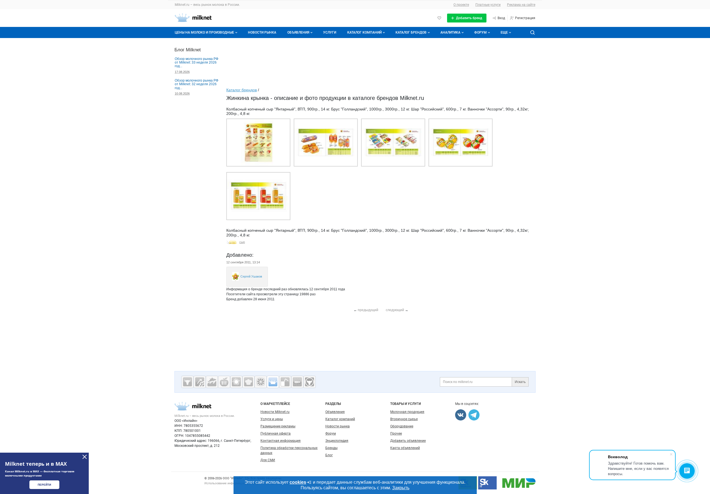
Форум (480, 32)
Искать (520, 382)
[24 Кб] (326, 165)
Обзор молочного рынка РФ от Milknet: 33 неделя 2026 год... (196, 62)
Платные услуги (488, 5)
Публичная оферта (275, 433)
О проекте (461, 5)
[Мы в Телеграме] (474, 414)
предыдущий (368, 310)
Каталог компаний (364, 32)
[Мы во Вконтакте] (460, 414)
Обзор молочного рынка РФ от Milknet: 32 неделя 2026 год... (196, 84)
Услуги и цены (271, 419)
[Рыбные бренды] (211, 381)
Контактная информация (280, 441)
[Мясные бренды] (187, 381)
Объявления (298, 32)
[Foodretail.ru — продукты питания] (224, 381)
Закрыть (400, 487)
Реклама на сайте (521, 5)
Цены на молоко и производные (204, 32)
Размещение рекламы (277, 426)
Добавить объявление (408, 441)
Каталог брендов (411, 32)
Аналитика (450, 32)
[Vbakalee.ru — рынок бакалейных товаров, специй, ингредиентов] (297, 381)
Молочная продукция (407, 412)
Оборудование (401, 426)
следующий (395, 310)
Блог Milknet (187, 49)
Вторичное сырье (404, 419)
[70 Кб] (258, 165)
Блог (329, 455)
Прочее (396, 433)
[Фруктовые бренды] (260, 381)
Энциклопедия (336, 441)
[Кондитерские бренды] (248, 381)
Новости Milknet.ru (275, 412)
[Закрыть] (84, 457)
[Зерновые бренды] (236, 381)
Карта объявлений (405, 448)
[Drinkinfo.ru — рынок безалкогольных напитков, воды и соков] (285, 381)
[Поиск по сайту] (532, 32)
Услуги (329, 32)
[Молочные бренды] (272, 381)
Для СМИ (267, 460)
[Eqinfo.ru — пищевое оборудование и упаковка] (199, 381)
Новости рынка (262, 32)
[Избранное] (439, 18)
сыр (242, 242)
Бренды (331, 448)
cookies (298, 482)
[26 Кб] (393, 165)
